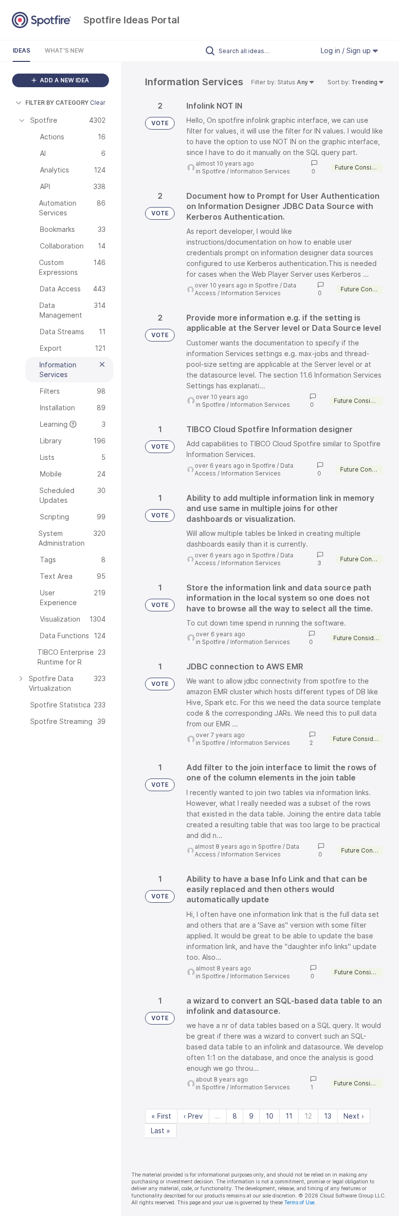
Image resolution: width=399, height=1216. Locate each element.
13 (327, 1116)
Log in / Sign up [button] (347, 50)
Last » (160, 1130)
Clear (98, 102)
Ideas (21, 50)
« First (161, 1116)
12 (308, 1116)
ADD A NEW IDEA (63, 80)
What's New (64, 50)
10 (269, 1116)
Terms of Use (299, 1202)
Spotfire (213, 171)
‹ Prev (193, 1116)
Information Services (260, 171)
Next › (354, 1116)
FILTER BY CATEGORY (57, 102)
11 (289, 1116)
